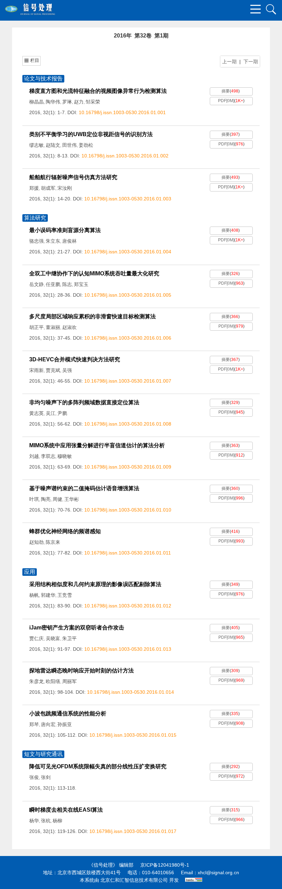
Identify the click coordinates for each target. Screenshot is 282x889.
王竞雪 (64, 595)
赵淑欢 (69, 327)
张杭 (46, 820)
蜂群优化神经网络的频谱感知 (65, 531)
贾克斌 (53, 370)
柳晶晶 (36, 102)
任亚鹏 (53, 284)
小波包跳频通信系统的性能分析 (67, 713)
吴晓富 (53, 638)
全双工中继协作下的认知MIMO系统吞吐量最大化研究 (94, 273)
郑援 (34, 188)
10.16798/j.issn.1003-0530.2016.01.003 (127, 198)
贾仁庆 (36, 638)
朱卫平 (69, 638)
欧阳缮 (53, 681)
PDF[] (226, 100)
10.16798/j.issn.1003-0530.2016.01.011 (127, 553)
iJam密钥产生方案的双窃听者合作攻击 (76, 627)
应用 (29, 572)
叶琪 (34, 499)
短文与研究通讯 (43, 754)
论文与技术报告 (43, 78)
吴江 (50, 413)
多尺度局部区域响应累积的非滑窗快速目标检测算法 (92, 316)
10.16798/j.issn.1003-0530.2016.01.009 (127, 467)
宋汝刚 (64, 188)
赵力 (79, 102)
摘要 (225, 91)
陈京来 (53, 542)
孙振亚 (64, 724)
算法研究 (35, 218)
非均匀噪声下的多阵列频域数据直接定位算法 (84, 402)
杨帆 (34, 595)
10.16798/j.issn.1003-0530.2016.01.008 (127, 424)
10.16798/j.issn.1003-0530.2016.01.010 (127, 510)
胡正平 (36, 327)
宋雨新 (36, 370)
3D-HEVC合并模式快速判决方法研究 (74, 359)
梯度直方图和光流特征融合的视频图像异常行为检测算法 (98, 91)
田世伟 (69, 145)
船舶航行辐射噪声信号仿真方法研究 (73, 177)
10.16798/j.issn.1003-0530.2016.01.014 (130, 692)
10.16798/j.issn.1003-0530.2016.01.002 (125, 155)
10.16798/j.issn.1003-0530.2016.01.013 (127, 649)
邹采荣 (93, 102)
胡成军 (48, 188)
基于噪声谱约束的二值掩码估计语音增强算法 (84, 488)
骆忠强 (36, 241)
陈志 (67, 284)
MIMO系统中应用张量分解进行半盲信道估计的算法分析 (97, 445)
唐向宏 (48, 724)
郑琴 (34, 724)
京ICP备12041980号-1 (164, 865)
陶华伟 (53, 102)
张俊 (34, 777)
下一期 (250, 61)
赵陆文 (53, 145)
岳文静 (36, 284)
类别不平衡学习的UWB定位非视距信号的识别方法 (91, 134)
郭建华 (48, 595)
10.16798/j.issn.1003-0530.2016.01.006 (127, 338)
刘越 (34, 456)
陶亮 (46, 499)
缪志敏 (36, 145)
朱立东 (53, 241)
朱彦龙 (36, 681)
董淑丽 (53, 327)
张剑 (46, 777)
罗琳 (67, 102)
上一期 (229, 61)
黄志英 (36, 413)
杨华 (34, 820)
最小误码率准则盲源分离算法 (65, 230)
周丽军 (69, 681)
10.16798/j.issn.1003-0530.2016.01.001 (122, 112)
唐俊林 (69, 241)
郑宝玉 (81, 284)
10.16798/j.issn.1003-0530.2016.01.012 (127, 605)
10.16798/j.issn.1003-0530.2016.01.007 (127, 381)
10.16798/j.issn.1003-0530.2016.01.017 (132, 831)
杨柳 (57, 820)
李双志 (48, 456)
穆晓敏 (64, 456)
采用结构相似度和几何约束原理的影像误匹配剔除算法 (95, 584)
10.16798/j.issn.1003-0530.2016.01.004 (127, 251)
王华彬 (71, 499)
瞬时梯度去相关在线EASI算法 (66, 810)
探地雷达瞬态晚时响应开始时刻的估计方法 (81, 670)
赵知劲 (36, 542)
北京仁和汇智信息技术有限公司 (134, 880)
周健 (57, 499)
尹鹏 (62, 413)
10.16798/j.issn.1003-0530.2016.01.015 (132, 735)
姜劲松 (86, 145)
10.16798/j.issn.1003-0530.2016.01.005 (127, 295)
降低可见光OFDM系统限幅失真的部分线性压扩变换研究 (97, 766)
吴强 (67, 370)
